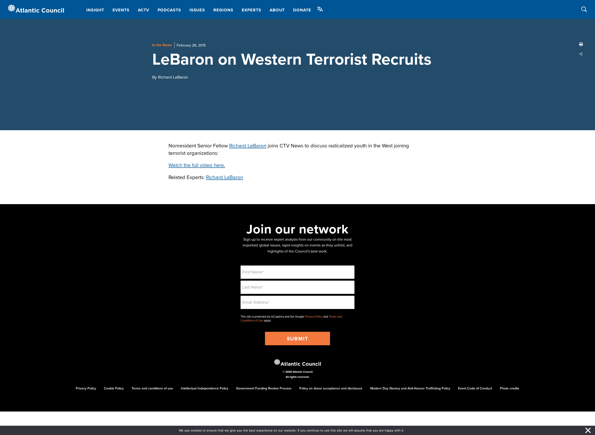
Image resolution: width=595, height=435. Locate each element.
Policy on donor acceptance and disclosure (330, 388)
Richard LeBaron (247, 145)
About (277, 10)
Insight (95, 10)
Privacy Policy (314, 316)
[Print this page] (581, 44)
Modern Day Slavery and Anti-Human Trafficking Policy (410, 388)
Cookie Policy (114, 388)
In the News (162, 45)
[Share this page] (581, 53)
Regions (223, 10)
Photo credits (509, 388)
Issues (197, 10)
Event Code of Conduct (475, 388)
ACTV (143, 10)
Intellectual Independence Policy (204, 388)
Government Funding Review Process (263, 388)
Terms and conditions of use (152, 388)
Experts (251, 10)
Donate (302, 10)
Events (120, 10)
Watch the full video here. (197, 165)
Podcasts (169, 10)
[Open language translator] (320, 9)
